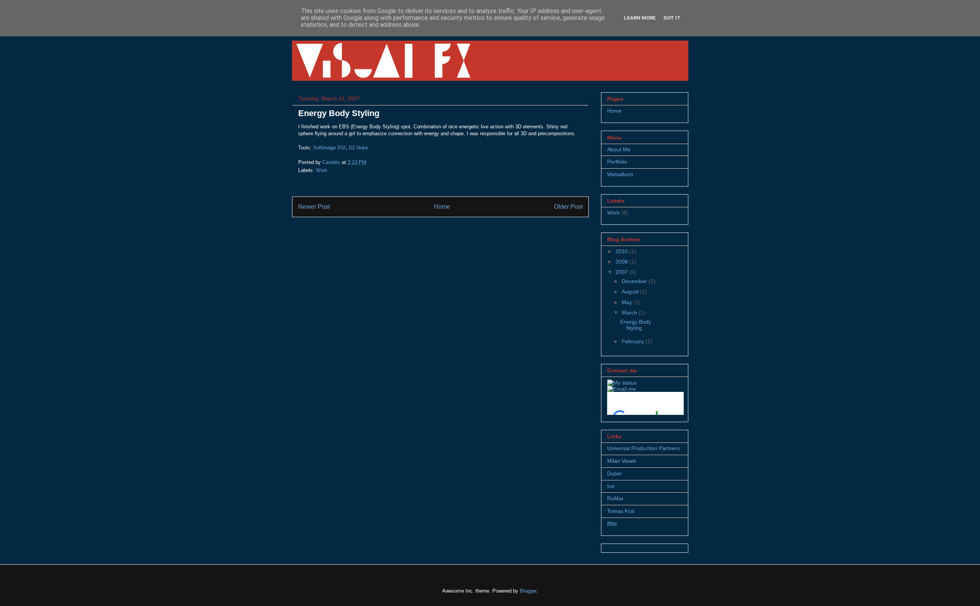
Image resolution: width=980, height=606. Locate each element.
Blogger (528, 591)
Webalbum (620, 174)
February (633, 341)
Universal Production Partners (643, 448)
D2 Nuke (358, 148)
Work (321, 170)
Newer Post (314, 206)
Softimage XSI (329, 148)
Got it (672, 18)
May (628, 302)
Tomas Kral (620, 511)
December (635, 281)
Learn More (640, 18)
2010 (622, 251)
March (630, 313)
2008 (622, 262)
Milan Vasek (621, 461)
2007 (622, 272)
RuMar (615, 498)
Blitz (612, 524)
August (631, 291)
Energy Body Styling (635, 325)
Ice (610, 486)
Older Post (568, 206)
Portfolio (617, 162)
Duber (614, 473)
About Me (618, 149)
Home (442, 206)
